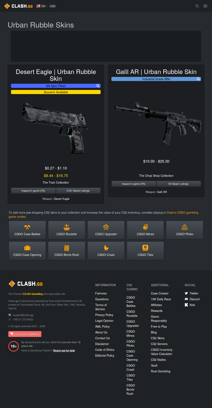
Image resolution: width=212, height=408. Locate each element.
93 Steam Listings (179, 183)
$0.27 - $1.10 (56, 168)
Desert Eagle (61, 199)
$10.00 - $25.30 (156, 161)
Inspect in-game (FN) (33, 190)
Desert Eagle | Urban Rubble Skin (56, 75)
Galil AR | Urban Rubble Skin (156, 71)
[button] (40, 6)
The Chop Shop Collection (156, 175)
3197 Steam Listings (78, 190)
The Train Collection (56, 182)
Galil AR (162, 192)
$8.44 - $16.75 (56, 175)
